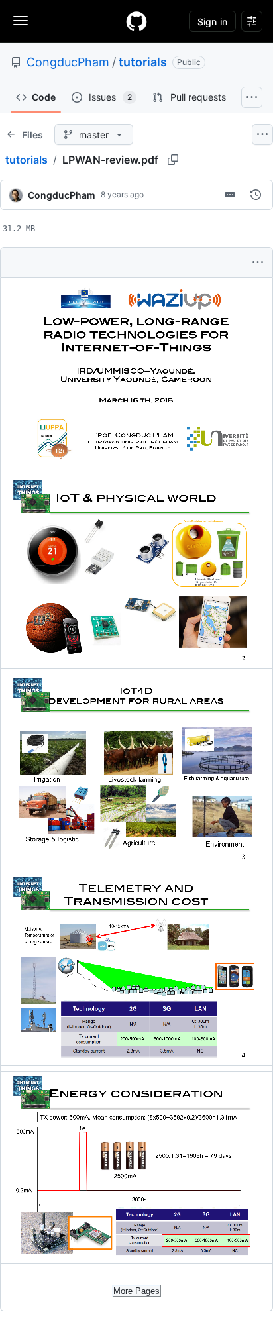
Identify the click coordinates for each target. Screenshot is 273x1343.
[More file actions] (257, 262)
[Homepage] (136, 21)
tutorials (143, 62)
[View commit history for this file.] (256, 195)
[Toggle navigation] (20, 20)
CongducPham (68, 62)
